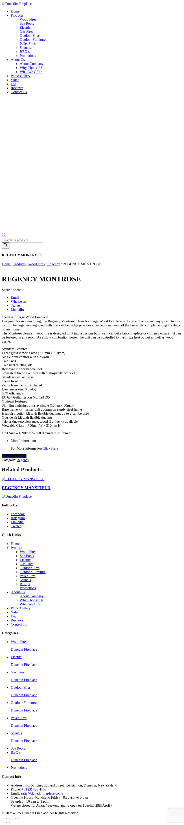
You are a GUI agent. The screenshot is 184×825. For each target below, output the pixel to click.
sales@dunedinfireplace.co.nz (42, 793)
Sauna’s (25, 47)
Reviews (17, 88)
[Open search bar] (4, 236)
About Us (18, 60)
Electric (25, 27)
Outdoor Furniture (33, 39)
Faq (13, 84)
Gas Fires (26, 31)
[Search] (5, 245)
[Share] (8, 818)
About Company (32, 64)
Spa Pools (27, 23)
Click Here (50, 448)
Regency (53, 264)
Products (17, 15)
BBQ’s (25, 52)
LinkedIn (17, 309)
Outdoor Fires (29, 35)
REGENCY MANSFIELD (26, 487)
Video (15, 80)
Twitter (16, 305)
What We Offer (31, 72)
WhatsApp (18, 301)
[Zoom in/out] (17, 818)
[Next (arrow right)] (8, 822)
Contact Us (19, 92)
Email (15, 297)
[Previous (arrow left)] (3, 822)
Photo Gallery (21, 76)
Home (15, 11)
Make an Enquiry (14, 456)
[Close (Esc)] (3, 818)
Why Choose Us (31, 68)
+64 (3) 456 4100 (34, 789)
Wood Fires (28, 19)
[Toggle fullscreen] (12, 818)
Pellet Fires (27, 43)
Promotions (28, 56)
